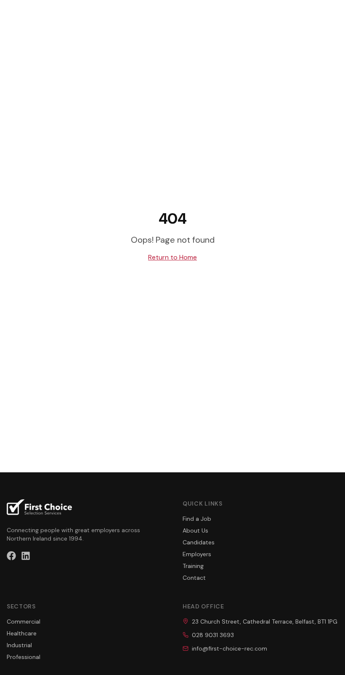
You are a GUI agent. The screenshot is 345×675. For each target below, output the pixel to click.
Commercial (23, 621)
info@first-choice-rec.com (229, 648)
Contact (194, 577)
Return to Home (172, 257)
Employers (197, 554)
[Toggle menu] (333, 13)
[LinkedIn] (25, 555)
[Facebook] (11, 555)
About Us (195, 530)
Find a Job (197, 518)
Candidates (199, 542)
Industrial (19, 645)
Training (193, 566)
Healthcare (22, 633)
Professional (23, 657)
